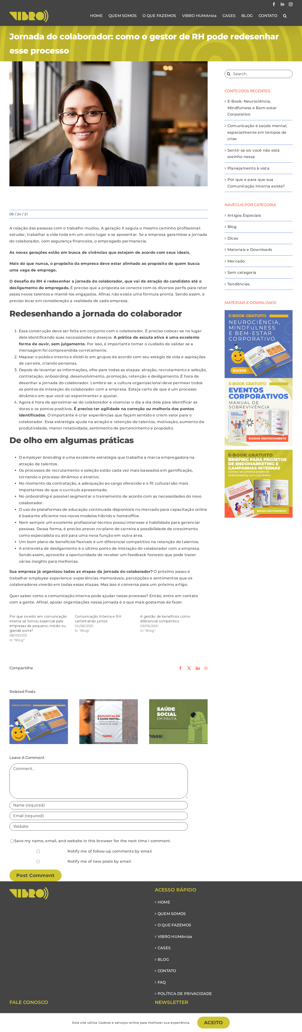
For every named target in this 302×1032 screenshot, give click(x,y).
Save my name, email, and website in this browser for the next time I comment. (92, 841)
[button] (285, 16)
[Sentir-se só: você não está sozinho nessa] (178, 701)
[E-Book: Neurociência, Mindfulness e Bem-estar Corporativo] (38, 701)
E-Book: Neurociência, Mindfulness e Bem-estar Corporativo (252, 108)
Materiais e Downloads (249, 249)
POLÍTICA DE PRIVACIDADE (185, 993)
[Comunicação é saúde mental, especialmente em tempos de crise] (108, 701)
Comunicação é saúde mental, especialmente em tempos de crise (257, 132)
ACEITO (213, 1022)
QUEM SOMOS (172, 913)
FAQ (162, 982)
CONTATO (167, 971)
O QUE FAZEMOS (174, 925)
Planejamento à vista (248, 168)
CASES (164, 948)
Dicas (232, 238)
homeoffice (128, 516)
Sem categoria (241, 272)
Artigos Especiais (244, 215)
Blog (231, 227)
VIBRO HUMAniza (175, 936)
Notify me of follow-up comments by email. (109, 851)
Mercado (236, 261)
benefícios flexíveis (73, 542)
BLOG (163, 959)
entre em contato (180, 596)
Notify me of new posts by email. (99, 861)
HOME (164, 902)
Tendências (238, 284)
